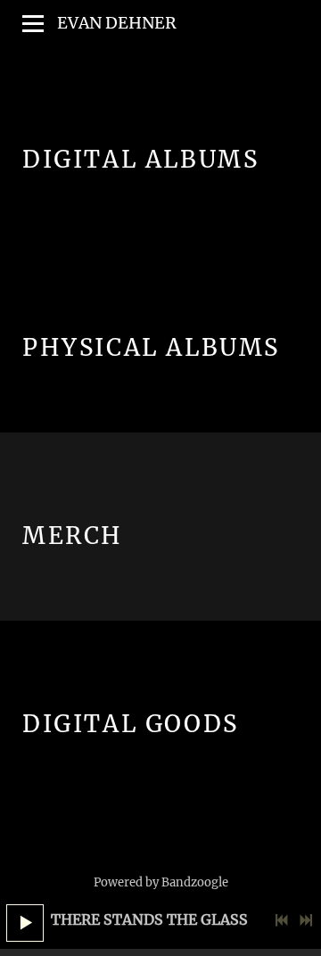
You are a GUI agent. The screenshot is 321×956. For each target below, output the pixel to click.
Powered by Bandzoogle (161, 882)
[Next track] (306, 920)
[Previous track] (282, 920)
